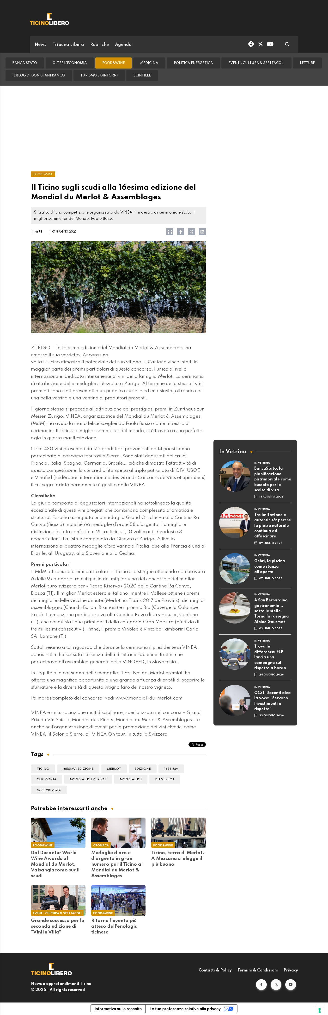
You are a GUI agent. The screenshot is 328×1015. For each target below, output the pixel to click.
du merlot (165, 779)
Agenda (123, 45)
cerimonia (46, 779)
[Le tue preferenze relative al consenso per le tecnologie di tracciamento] (319, 1010)
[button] (261, 984)
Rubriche (99, 45)
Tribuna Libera (68, 45)
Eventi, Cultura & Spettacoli (256, 63)
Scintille (142, 75)
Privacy (291, 970)
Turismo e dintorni (99, 75)
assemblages (49, 790)
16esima (171, 768)
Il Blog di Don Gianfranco (38, 75)
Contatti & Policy (215, 970)
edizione (142, 768)
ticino (43, 768)
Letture (307, 63)
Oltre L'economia (70, 63)
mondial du (131, 779)
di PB (38, 231)
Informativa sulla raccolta (118, 1008)
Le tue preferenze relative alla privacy (185, 1008)
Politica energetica (193, 63)
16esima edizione (78, 768)
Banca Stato (24, 63)
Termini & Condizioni (257, 970)
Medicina (149, 63)
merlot (114, 768)
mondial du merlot (88, 779)
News (40, 45)
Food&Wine (113, 63)
